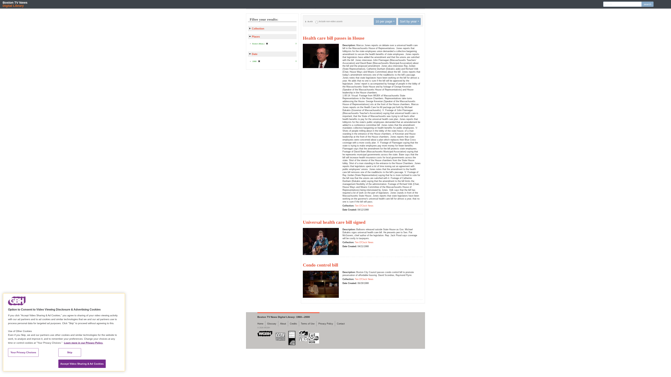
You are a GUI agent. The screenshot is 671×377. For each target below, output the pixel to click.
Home (260, 323)
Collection (258, 28)
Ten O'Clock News (364, 205)
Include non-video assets (330, 21)
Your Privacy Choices (23, 352)
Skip (70, 352)
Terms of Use (308, 323)
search (647, 4)
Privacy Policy (325, 323)
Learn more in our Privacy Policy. (83, 342)
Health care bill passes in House (334, 38)
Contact (341, 323)
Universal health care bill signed (334, 222)
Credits (293, 323)
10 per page (384, 21)
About (283, 323)
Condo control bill (320, 265)
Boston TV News (15, 4)
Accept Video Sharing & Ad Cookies (82, 363)
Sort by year (408, 21)
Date (254, 54)
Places (256, 36)
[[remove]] (267, 43)
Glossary (271, 323)
